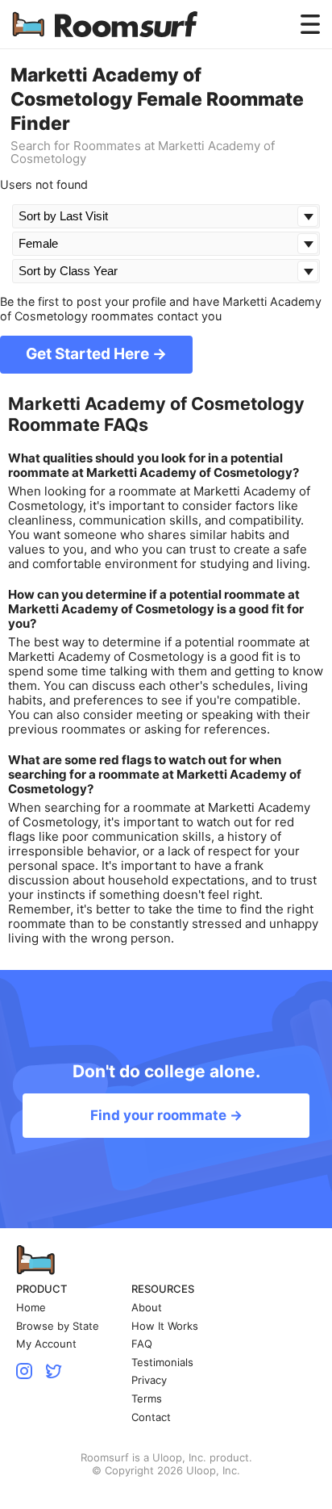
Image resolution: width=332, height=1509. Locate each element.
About (146, 1308)
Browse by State (57, 1326)
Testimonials (162, 1362)
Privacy (149, 1380)
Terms (146, 1399)
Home (31, 1308)
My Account (46, 1344)
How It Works (164, 1326)
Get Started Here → (96, 354)
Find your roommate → (166, 1115)
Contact (151, 1417)
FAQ (141, 1344)
